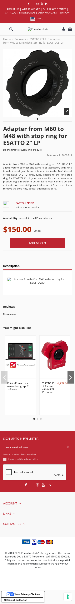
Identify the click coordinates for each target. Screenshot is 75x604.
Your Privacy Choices (27, 594)
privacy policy (31, 459)
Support (65, 12)
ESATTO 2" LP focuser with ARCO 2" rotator (48, 387)
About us (13, 9)
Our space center (54, 9)
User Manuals (47, 12)
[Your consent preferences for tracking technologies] (68, 597)
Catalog (10, 12)
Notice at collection (15, 600)
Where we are (31, 9)
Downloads (27, 12)
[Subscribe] (68, 447)
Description (11, 266)
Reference (52, 155)
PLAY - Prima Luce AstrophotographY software (18, 386)
